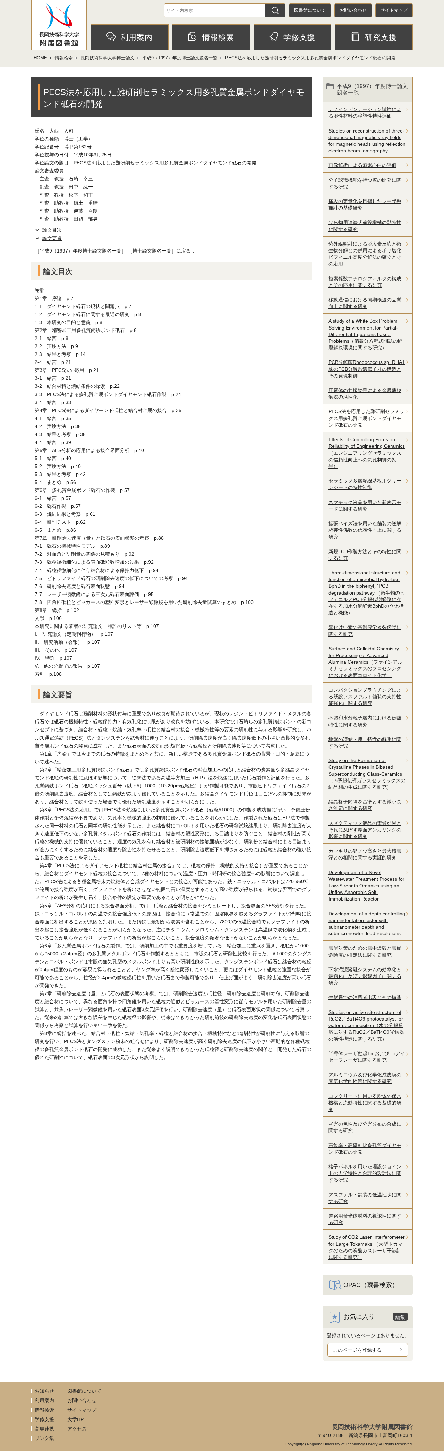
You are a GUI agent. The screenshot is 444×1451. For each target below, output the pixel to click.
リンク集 (44, 1438)
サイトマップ (394, 10)
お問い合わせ (353, 10)
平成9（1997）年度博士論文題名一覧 (179, 57)
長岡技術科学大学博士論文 (107, 57)
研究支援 (381, 37)
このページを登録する (357, 1350)
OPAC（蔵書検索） (370, 1284)
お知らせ (44, 1391)
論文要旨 (52, 238)
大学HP (75, 1419)
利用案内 (137, 37)
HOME (40, 57)
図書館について (310, 10)
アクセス (77, 1429)
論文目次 (52, 230)
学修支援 (299, 37)
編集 (400, 1317)
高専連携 (44, 1429)
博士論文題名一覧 (152, 251)
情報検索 (218, 37)
